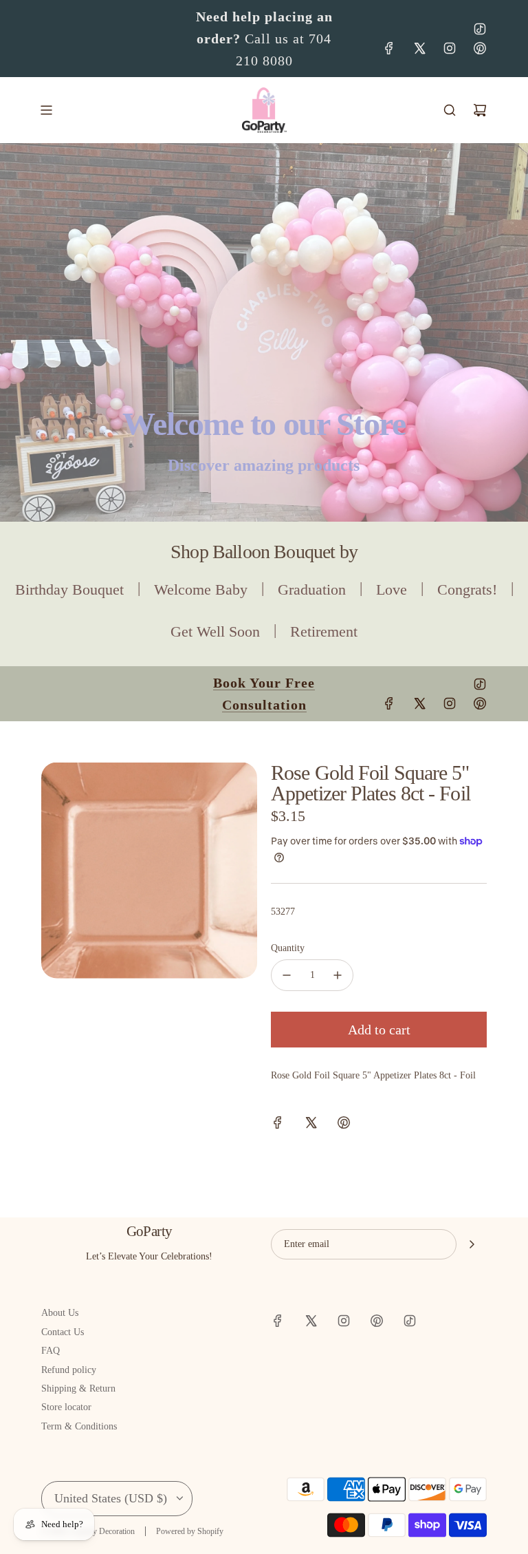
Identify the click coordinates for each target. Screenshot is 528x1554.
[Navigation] (46, 110)
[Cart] (480, 110)
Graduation (312, 589)
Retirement (324, 631)
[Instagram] (449, 48)
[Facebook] (389, 48)
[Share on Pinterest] (344, 1124)
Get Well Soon (215, 631)
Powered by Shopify (189, 1531)
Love (391, 589)
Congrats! (467, 589)
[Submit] (471, 1244)
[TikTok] (480, 29)
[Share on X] (311, 1124)
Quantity (288, 948)
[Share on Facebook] (278, 1124)
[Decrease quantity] (287, 975)
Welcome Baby (201, 589)
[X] (419, 48)
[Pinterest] (480, 48)
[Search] (449, 110)
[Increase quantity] (337, 975)
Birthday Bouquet (69, 589)
